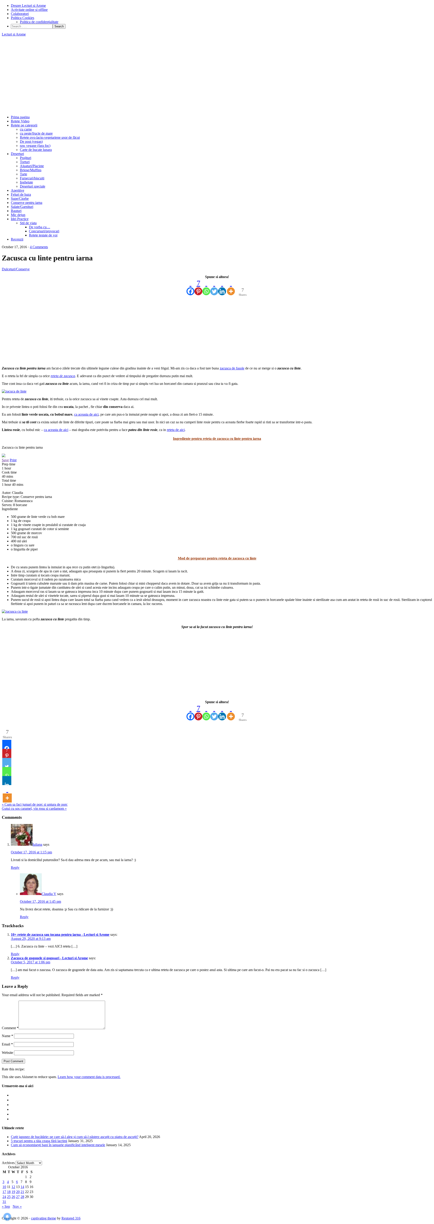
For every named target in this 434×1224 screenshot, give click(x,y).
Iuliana (37, 844)
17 (4, 1192)
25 (9, 1197)
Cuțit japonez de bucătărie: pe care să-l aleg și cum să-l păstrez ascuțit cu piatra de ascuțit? (74, 1137)
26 (13, 1197)
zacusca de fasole (232, 368)
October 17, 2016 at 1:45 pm (40, 901)
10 (4, 1187)
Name (7, 1036)
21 (22, 1192)
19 (13, 1192)
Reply (15, 867)
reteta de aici (176, 430)
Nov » (17, 1206)
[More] (231, 287)
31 (4, 1202)
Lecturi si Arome (14, 34)
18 (9, 1192)
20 (18, 1192)
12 (13, 1187)
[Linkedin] (222, 287)
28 (22, 1197)
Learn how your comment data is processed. (89, 1077)
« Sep (6, 1206)
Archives (8, 1163)
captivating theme (43, 1218)
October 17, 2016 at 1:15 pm (31, 852)
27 (18, 1197)
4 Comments (39, 247)
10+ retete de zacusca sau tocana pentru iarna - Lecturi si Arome (60, 934)
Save (5, 460)
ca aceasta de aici (86, 414)
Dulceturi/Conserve (16, 269)
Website (7, 1053)
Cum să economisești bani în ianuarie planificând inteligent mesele (58, 1145)
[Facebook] (190, 287)
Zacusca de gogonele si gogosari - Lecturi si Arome (49, 958)
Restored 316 (70, 1218)
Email (7, 1044)
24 (4, 1197)
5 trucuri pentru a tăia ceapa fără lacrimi (39, 1141)
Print (13, 460)
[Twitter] (214, 287)
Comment (10, 1028)
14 (22, 1187)
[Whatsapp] (206, 287)
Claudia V (49, 894)
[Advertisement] (217, 75)
